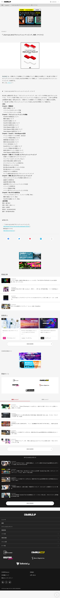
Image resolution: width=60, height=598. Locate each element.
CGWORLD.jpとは (5, 572)
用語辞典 (3, 530)
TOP (2, 5)
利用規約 (32, 572)
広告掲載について (5, 575)
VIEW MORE (30, 344)
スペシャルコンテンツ (6, 526)
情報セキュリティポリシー (7, 578)
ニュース (7, 5)
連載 (2, 523)
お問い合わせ (33, 575)
